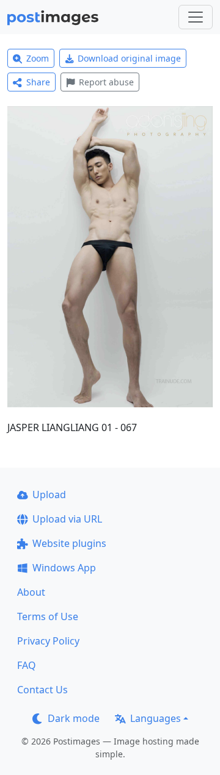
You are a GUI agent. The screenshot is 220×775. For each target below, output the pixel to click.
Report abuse (106, 82)
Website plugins (69, 543)
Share (38, 82)
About (31, 592)
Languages (155, 718)
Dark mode (74, 718)
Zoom (37, 58)
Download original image (129, 58)
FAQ (26, 665)
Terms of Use (47, 616)
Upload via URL (67, 519)
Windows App (64, 567)
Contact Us (42, 689)
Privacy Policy (48, 641)
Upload (49, 494)
